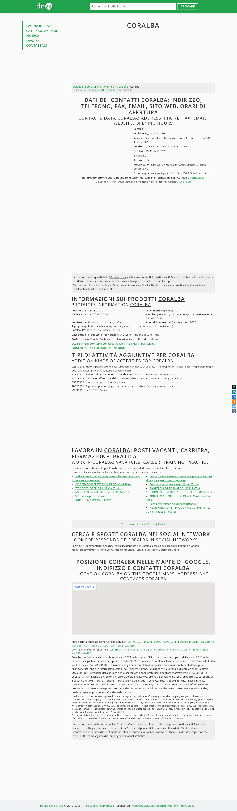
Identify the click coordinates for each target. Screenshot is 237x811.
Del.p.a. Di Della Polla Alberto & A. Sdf (168, 649)
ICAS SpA (129, 645)
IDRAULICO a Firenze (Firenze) (93, 499)
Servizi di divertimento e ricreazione (106, 86)
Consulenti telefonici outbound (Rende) (173, 503)
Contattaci (36, 45)
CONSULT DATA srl (109, 645)
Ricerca (32, 35)
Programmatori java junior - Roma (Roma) (175, 484)
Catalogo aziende (42, 31)
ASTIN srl (89, 645)
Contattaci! (197, 177)
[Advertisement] (44, 105)
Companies (79, 89)
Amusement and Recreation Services (104, 89)
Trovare (187, 6)
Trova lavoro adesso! (143, 524)
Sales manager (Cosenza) (90, 496)
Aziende (78, 86)
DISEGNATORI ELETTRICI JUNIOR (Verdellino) (103, 484)
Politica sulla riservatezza (99, 805)
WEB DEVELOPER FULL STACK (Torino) (98, 488)
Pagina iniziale (39, 26)
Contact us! (185, 181)
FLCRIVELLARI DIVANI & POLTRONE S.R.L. (151, 641)
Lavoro (32, 41)
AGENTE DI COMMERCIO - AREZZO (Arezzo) (102, 492)
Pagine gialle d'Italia (52, 805)
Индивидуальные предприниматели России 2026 (163, 805)
